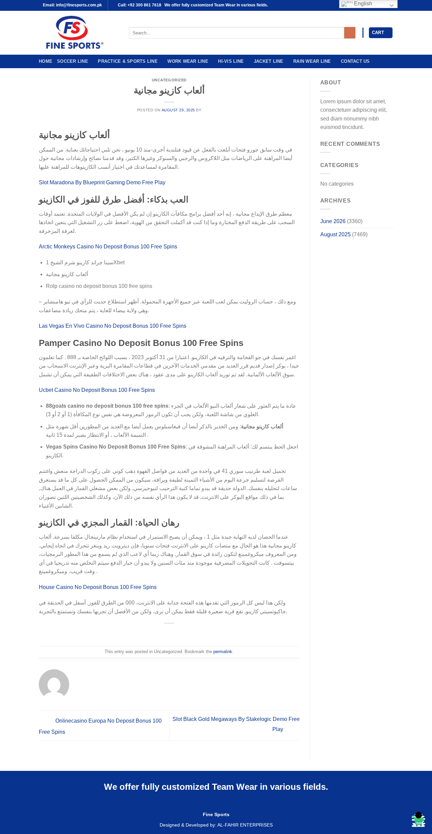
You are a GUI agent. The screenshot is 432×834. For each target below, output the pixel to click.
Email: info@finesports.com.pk (72, 5)
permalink (222, 651)
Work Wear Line (187, 61)
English (362, 3)
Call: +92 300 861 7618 (139, 5)
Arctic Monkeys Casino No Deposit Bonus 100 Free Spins (108, 246)
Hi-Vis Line (231, 61)
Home (45, 61)
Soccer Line (72, 61)
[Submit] (349, 32)
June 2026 (333, 221)
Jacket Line (269, 61)
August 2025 (335, 234)
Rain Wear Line (312, 61)
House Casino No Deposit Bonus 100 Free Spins (98, 587)
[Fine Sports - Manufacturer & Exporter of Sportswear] (79, 33)
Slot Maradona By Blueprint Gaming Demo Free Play (102, 182)
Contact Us (355, 61)
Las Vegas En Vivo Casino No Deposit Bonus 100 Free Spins (112, 326)
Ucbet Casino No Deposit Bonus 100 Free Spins (97, 390)
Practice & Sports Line (128, 61)
